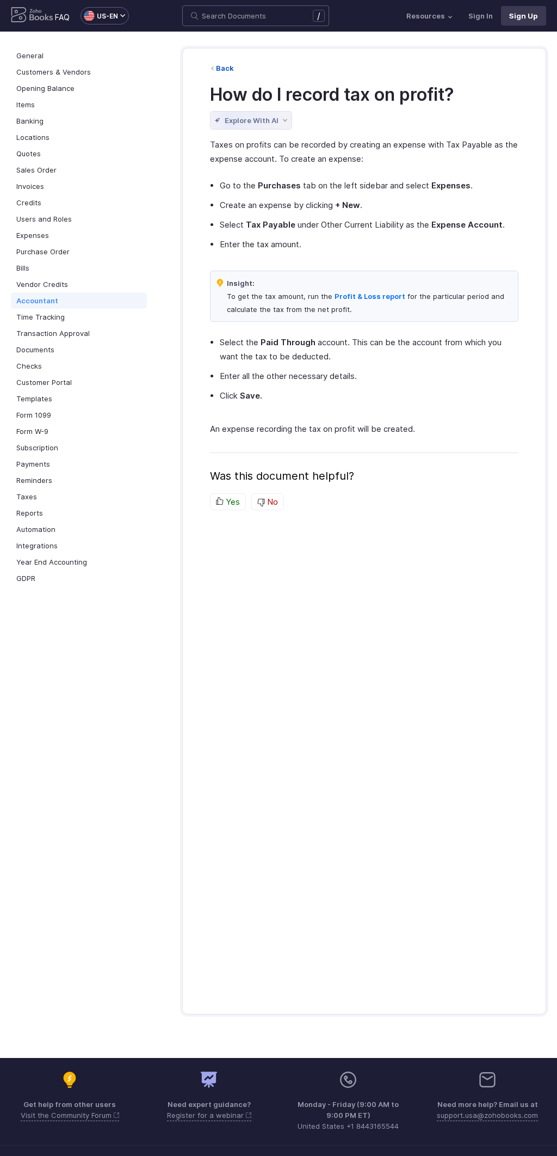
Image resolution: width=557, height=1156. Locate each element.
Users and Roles (44, 219)
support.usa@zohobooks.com (487, 1115)
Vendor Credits (42, 284)
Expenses (32, 235)
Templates (34, 398)
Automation (35, 529)
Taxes (26, 496)
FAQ (62, 17)
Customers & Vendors (53, 72)
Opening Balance (45, 88)
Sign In (480, 15)
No (271, 502)
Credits (28, 202)
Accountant (37, 300)
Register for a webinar (206, 1115)
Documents (35, 349)
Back (225, 68)
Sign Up (523, 15)
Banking (30, 121)
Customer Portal (44, 382)
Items (25, 104)
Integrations (37, 545)
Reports (29, 513)
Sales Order (36, 170)
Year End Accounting (51, 562)
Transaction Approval (53, 333)
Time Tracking (40, 317)
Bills (22, 268)
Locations (32, 137)
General (30, 55)
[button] (99, 16)
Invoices (30, 186)
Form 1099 (33, 415)
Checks (29, 366)
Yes (232, 502)
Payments (33, 464)
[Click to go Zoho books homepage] (32, 16)
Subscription (37, 447)
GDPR (25, 578)
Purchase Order (43, 251)
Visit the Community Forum (67, 1115)
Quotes (28, 153)
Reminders (34, 480)
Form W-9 (32, 431)
